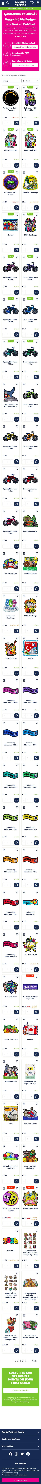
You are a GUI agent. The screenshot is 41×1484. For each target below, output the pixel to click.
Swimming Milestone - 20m (10, 871)
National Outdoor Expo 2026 (30, 998)
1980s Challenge (30, 235)
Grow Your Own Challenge (30, 1167)
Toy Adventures (10, 573)
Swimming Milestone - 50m (10, 828)
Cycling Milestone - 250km (10, 321)
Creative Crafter (30, 955)
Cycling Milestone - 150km (10, 363)
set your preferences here (17, 1475)
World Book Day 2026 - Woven (11, 1209)
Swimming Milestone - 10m (10, 913)
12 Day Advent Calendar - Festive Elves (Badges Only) (30, 1253)
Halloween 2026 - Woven (10, 194)
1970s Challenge (30, 616)
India (11, 1124)
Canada (30, 1039)
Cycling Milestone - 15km (10, 490)
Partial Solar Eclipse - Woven (10, 109)
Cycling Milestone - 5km (10, 532)
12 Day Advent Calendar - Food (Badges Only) (10, 1295)
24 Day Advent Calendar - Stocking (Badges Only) (10, 1337)
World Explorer (11, 997)
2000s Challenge (10, 150)
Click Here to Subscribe (20, 1390)
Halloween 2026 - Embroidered (30, 109)
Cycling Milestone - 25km (30, 448)
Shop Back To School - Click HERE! (20, 8)
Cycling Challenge (30, 531)
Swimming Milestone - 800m (30, 701)
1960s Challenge (10, 658)
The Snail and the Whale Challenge (11, 405)
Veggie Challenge (11, 1039)
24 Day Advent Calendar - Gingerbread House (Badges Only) (30, 1296)
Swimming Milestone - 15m (30, 871)
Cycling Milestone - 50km (10, 448)
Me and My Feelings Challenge (10, 1167)
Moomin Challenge (30, 193)
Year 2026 (10, 1251)
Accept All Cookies (20, 1480)
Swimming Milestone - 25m (30, 828)
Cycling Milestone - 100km (30, 363)
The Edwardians (30, 1124)
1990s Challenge (30, 150)
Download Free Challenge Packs (25, 47)
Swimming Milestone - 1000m (10, 701)
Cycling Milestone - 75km (30, 405)
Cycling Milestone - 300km (30, 278)
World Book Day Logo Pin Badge (30, 1083)
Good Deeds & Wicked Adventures (30, 1336)
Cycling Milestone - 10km (30, 490)
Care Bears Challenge (10, 617)
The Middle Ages (30, 573)
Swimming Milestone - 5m (11, 956)
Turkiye (30, 658)
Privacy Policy (24, 1402)
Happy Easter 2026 (30, 1208)
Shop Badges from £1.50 (25, 65)
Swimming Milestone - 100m (30, 786)
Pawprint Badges (20, 75)
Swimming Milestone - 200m (11, 786)
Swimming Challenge (30, 913)
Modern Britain (11, 1082)
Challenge (10, 75)
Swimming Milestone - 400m (30, 744)
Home (4, 75)
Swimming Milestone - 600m (11, 744)
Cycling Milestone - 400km (10, 278)
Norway (11, 235)
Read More (20, 36)
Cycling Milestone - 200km (30, 321)
